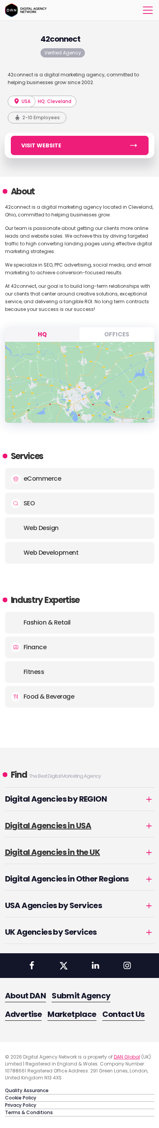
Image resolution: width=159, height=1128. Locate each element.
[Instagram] (127, 965)
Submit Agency (81, 995)
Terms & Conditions (29, 1112)
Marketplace (71, 1014)
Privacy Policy (20, 1105)
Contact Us (123, 1014)
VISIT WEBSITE (41, 145)
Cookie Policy (20, 1097)
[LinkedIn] (95, 965)
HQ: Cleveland (54, 101)
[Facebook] (31, 965)
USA (25, 101)
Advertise (23, 1014)
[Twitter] (63, 965)
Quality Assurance (27, 1090)
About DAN (25, 995)
